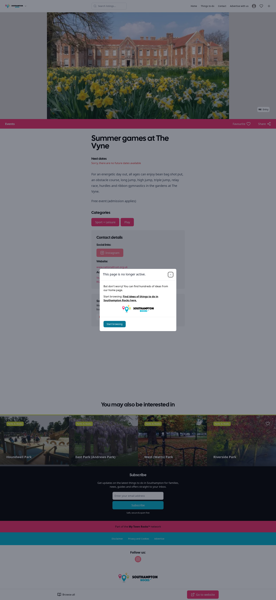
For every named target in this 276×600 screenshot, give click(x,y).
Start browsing (115, 324)
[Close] (170, 274)
